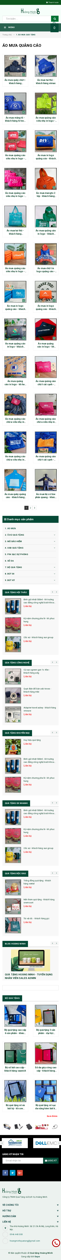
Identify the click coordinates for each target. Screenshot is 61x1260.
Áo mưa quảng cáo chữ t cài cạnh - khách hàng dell (46, 384)
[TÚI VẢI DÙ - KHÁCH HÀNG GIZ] (13, 925)
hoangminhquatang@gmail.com (25, 1241)
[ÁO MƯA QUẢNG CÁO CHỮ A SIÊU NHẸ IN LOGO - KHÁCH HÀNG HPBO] (46, 405)
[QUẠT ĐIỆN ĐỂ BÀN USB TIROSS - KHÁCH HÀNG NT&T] (13, 695)
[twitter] (12, 1173)
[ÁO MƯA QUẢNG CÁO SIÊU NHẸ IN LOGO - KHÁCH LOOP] (15, 179)
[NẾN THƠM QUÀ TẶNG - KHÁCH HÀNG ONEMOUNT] (13, 906)
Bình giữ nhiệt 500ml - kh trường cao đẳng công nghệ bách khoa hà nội (39, 602)
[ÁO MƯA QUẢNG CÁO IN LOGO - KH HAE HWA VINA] (15, 367)
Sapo (37, 1256)
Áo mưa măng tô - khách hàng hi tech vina (15, 120)
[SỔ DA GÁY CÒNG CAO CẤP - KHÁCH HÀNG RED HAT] (46, 1054)
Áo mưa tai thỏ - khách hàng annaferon (15, 233)
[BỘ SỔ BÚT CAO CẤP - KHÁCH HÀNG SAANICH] (15, 1054)
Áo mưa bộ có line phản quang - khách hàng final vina (45, 497)
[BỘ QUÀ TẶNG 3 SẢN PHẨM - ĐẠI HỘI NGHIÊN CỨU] (46, 1016)
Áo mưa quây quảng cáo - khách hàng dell (15, 497)
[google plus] (20, 1173)
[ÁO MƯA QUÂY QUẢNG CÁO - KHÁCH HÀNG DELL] (15, 480)
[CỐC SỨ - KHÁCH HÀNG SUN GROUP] (13, 644)
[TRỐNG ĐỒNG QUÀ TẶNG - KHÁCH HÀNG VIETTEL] (13, 887)
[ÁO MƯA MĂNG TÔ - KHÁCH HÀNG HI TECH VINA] (15, 104)
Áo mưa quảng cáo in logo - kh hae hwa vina (15, 384)
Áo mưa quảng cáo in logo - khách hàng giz (46, 233)
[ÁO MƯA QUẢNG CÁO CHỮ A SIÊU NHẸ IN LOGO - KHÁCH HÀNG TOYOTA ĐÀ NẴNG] (15, 405)
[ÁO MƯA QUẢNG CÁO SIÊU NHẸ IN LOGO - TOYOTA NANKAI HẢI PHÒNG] (15, 141)
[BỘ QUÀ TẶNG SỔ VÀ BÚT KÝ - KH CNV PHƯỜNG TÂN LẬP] (15, 1091)
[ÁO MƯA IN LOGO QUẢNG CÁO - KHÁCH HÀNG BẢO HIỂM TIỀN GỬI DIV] (46, 141)
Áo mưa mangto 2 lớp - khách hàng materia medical (45, 196)
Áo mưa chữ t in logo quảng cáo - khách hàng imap (45, 271)
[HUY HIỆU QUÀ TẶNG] (13, 747)
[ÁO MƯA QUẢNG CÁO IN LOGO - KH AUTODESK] (46, 329)
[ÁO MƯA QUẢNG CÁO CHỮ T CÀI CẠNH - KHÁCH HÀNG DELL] (46, 367)
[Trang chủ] (30, 11)
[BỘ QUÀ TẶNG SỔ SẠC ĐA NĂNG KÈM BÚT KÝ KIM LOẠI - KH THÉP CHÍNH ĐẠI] (46, 1091)
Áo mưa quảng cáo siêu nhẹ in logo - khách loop (15, 196)
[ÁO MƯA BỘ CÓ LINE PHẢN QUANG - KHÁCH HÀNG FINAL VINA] (46, 480)
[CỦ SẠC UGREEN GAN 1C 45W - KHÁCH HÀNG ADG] (13, 677)
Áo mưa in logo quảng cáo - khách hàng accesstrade (46, 309)
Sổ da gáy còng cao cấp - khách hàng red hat (45, 1070)
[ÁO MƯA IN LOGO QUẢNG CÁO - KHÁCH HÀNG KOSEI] (15, 292)
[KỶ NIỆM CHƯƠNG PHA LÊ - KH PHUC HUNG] (13, 625)
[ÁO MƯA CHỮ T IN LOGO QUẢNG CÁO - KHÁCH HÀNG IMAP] (46, 254)
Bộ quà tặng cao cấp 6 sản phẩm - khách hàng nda (15, 1033)
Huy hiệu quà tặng (32, 740)
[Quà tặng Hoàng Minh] (30, 1190)
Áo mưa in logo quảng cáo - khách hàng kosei (15, 309)
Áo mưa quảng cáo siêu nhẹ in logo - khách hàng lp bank (15, 271)
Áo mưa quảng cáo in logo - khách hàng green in (15, 346)
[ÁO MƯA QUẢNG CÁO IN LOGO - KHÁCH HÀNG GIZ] (46, 217)
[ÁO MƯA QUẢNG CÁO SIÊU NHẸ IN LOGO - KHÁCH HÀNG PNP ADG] (46, 104)
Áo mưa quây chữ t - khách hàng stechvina (15, 83)
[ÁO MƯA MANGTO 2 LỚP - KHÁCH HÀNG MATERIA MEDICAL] (46, 179)
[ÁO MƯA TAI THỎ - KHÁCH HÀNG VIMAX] (46, 66)
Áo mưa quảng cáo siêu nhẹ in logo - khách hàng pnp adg (46, 120)
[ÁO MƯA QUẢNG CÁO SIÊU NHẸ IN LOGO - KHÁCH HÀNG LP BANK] (15, 254)
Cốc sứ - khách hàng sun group (38, 637)
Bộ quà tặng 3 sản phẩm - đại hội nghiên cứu (45, 1033)
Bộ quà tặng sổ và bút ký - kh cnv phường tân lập (15, 1108)
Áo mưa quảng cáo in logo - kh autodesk (45, 346)
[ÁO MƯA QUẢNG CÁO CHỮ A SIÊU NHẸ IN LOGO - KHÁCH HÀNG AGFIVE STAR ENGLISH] (15, 442)
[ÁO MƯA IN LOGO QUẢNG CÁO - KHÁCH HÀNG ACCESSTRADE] (46, 292)
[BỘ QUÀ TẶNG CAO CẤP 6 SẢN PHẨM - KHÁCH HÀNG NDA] (15, 1016)
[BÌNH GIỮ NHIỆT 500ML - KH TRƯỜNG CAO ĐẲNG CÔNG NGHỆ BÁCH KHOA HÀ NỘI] (13, 606)
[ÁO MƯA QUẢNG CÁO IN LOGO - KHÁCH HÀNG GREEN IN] (15, 329)
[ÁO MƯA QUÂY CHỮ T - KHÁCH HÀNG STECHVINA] (15, 66)
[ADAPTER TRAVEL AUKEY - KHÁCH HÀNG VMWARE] (13, 714)
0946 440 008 (16, 1234)
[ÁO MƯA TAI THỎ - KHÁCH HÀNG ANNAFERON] (15, 217)
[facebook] (5, 1173)
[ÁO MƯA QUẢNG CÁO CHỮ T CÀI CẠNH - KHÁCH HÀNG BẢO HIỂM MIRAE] (46, 442)
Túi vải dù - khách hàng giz (36, 918)
